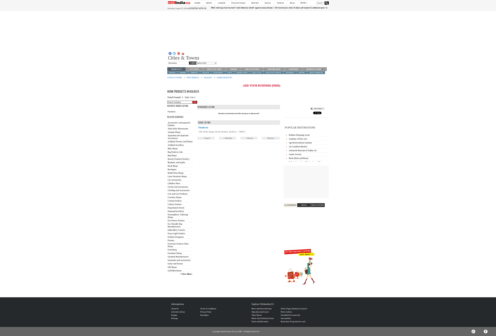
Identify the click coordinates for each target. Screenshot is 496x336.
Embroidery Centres (176, 230)
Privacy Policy (205, 312)
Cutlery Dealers (175, 204)
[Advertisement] (248, 30)
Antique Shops (174, 132)
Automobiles (286, 318)
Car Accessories (174, 180)
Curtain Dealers (175, 200)
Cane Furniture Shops (177, 176)
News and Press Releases (262, 308)
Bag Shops (172, 155)
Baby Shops (173, 148)
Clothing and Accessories (179, 190)
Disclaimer (204, 315)
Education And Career (260, 312)
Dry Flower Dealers (176, 220)
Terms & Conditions (208, 308)
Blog (292, 3)
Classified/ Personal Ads (290, 315)
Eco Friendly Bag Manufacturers (175, 225)
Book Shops (173, 166)
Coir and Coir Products (178, 193)
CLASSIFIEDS (293, 69)
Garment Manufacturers (178, 256)
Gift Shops (172, 267)
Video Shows (257, 315)
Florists (171, 240)
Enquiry (174, 315)
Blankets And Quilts (176, 162)
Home (197, 3)
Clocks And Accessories (178, 186)
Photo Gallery (286, 312)
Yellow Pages (238, 3)
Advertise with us (197, 8)
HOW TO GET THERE (214, 69)
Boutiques (172, 169)
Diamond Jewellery (176, 211)
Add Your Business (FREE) (261, 85)
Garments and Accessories (179, 260)
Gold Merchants (175, 270)
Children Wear (174, 183)
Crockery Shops (174, 197)
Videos (280, 3)
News (209, 3)
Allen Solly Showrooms (178, 128)
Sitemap (174, 318)
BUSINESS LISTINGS (314, 69)
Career (221, 3)
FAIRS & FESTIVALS (252, 69)
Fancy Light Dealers (176, 233)
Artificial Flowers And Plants (180, 141)
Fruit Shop (172, 249)
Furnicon (203, 127)
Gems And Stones (175, 263)
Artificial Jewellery (176, 145)
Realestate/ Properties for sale (293, 321)
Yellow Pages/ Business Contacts (294, 308)
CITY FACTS (194, 69)
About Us (175, 308)
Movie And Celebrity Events (263, 318)
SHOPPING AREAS (274, 69)
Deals (268, 3)
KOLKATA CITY (176, 69)
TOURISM (233, 69)
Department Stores (176, 207)
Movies (255, 3)
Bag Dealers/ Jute (175, 152)
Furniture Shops (175, 253)
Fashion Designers (176, 237)
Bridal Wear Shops (176, 173)
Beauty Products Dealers (178, 159)
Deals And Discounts (260, 321)
